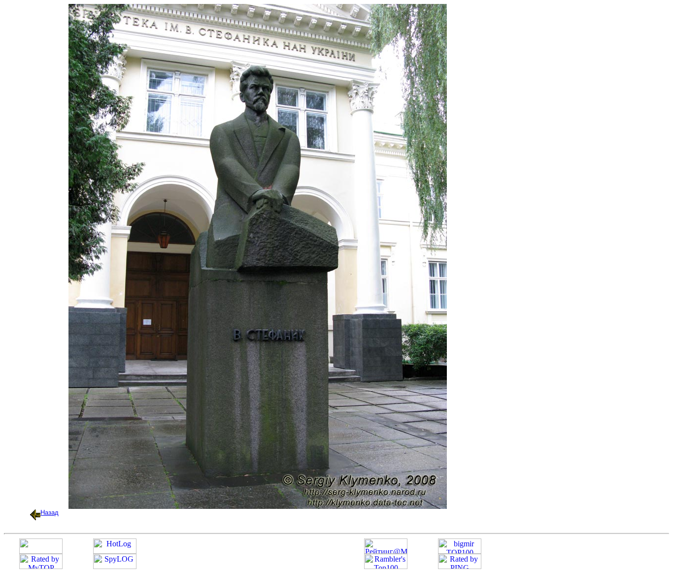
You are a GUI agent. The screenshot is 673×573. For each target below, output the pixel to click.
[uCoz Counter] (41, 551)
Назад (49, 512)
